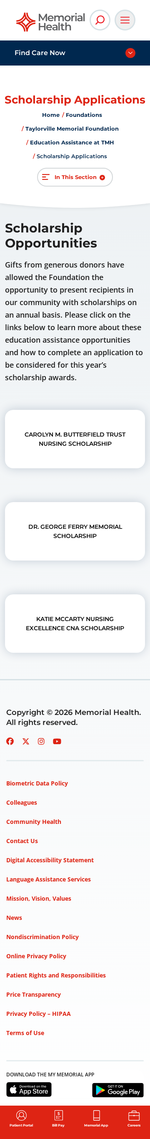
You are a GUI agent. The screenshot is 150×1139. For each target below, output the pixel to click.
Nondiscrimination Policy (42, 937)
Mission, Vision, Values (38, 898)
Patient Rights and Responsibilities (56, 975)
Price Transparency (33, 994)
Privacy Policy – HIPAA (38, 1014)
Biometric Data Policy (37, 783)
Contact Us (22, 841)
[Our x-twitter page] (26, 741)
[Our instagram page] (41, 741)
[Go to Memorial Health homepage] (51, 24)
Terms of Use (25, 1033)
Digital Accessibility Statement (50, 860)
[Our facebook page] (10, 741)
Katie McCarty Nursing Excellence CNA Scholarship (75, 623)
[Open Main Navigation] (125, 20)
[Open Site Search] (100, 20)
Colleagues (21, 802)
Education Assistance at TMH (72, 142)
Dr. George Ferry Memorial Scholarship (75, 531)
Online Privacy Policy (36, 956)
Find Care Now (40, 53)
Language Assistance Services (48, 879)
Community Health (33, 822)
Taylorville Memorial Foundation (72, 128)
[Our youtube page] (57, 741)
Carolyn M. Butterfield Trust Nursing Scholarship (75, 439)
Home (51, 114)
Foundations (84, 114)
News (14, 918)
